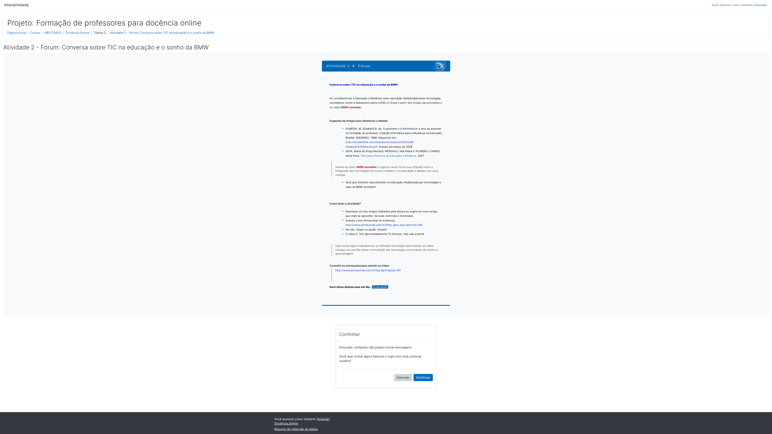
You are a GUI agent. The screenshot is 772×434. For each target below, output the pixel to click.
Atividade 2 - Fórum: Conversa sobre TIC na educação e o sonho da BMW (162, 33)
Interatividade (16, 5)
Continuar (423, 377)
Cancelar (403, 377)
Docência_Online (77, 33)
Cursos (35, 33)
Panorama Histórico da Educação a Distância (388, 155)
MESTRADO (53, 33)
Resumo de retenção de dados (296, 429)
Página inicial (16, 33)
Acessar (760, 5)
